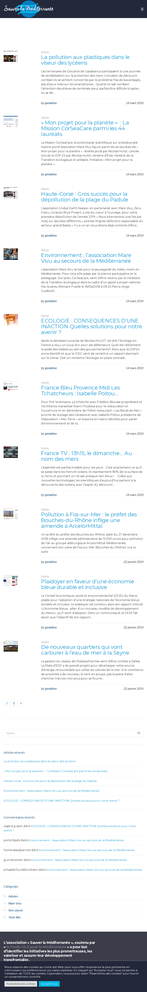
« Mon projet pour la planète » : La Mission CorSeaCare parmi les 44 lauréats (85, 128)
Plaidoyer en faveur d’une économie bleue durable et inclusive (87, 584)
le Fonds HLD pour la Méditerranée (36, 947)
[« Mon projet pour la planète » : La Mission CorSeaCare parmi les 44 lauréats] (11, 123)
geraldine (51, 103)
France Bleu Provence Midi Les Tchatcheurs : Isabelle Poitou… (80, 390)
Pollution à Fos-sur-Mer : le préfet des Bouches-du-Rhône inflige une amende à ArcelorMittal (89, 520)
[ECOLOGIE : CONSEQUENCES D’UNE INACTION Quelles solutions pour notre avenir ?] (11, 321)
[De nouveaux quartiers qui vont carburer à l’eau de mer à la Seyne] (11, 647)
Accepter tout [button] (49, 983)
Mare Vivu (14, 903)
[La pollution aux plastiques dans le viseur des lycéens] (11, 57)
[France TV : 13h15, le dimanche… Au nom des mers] (11, 453)
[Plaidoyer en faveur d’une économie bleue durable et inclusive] (11, 582)
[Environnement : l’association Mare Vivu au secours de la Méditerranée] (11, 255)
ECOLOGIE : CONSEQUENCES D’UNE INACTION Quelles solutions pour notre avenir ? (91, 326)
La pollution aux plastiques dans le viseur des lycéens (85, 60)
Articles (13, 896)
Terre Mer (14, 917)
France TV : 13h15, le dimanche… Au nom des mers (86, 456)
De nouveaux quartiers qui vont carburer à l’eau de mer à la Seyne (85, 650)
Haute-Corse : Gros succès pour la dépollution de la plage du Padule (84, 197)
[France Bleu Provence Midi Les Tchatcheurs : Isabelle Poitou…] (11, 388)
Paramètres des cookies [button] (21, 983)
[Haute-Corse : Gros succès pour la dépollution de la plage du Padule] (11, 194)
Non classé (15, 910)
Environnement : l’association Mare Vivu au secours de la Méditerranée (86, 258)
